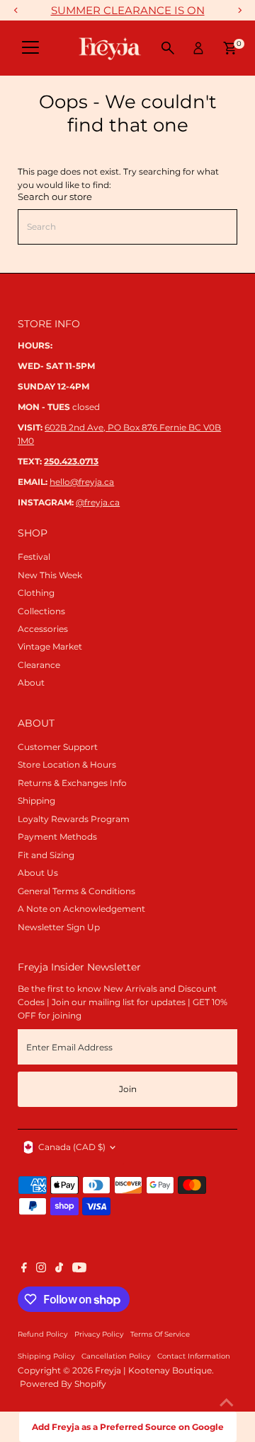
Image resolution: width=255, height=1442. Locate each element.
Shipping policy (46, 1356)
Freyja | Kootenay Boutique (153, 1370)
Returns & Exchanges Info (72, 783)
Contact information (193, 1356)
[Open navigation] (30, 48)
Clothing (36, 592)
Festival (34, 556)
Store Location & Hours (67, 764)
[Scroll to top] (226, 1403)
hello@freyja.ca (82, 481)
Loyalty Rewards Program (74, 819)
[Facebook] (24, 1269)
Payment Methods (57, 836)
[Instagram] (41, 1269)
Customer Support (58, 746)
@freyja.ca (98, 502)
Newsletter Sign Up (59, 927)
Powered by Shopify (63, 1383)
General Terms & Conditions (76, 891)
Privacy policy (98, 1334)
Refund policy (42, 1334)
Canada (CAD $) (72, 1147)
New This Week (50, 575)
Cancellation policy (115, 1356)
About (31, 682)
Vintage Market (50, 646)
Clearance (39, 665)
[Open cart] (229, 48)
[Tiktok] (59, 1269)
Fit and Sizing (46, 855)
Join (128, 1089)
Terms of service (160, 1334)
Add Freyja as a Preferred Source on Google (128, 1427)
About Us (38, 872)
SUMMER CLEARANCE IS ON (128, 10)
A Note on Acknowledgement (81, 908)
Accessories (43, 628)
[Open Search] (168, 48)
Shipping (36, 800)
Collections (41, 611)
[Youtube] (79, 1269)
